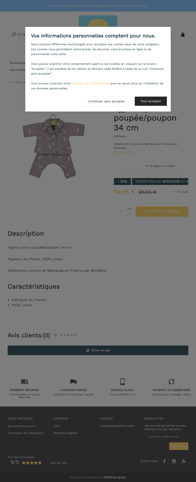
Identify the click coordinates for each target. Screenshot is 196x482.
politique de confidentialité (91, 83)
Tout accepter (150, 101)
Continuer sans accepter (106, 101)
